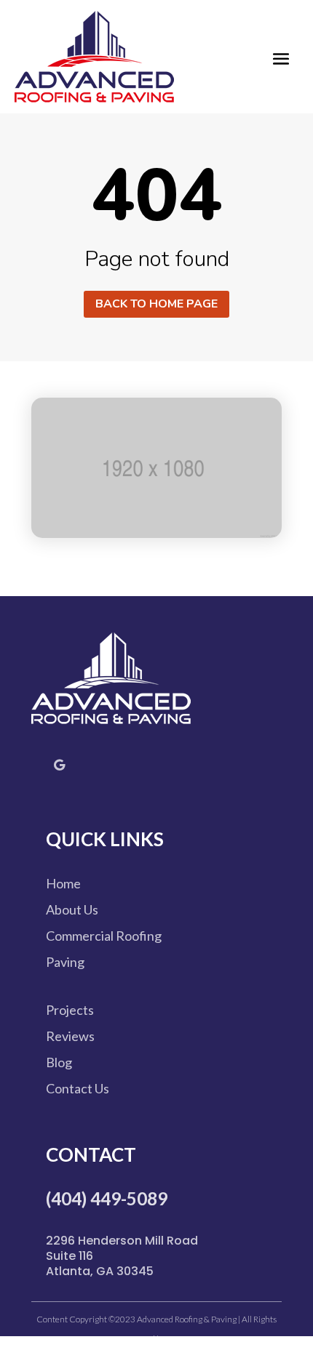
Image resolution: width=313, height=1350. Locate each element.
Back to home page (156, 304)
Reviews (70, 1036)
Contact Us (77, 1088)
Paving (65, 962)
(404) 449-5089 (106, 1198)
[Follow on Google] (59, 764)
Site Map (175, 1338)
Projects (70, 1010)
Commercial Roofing (104, 936)
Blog (59, 1062)
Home (63, 883)
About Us (72, 909)
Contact (91, 1154)
